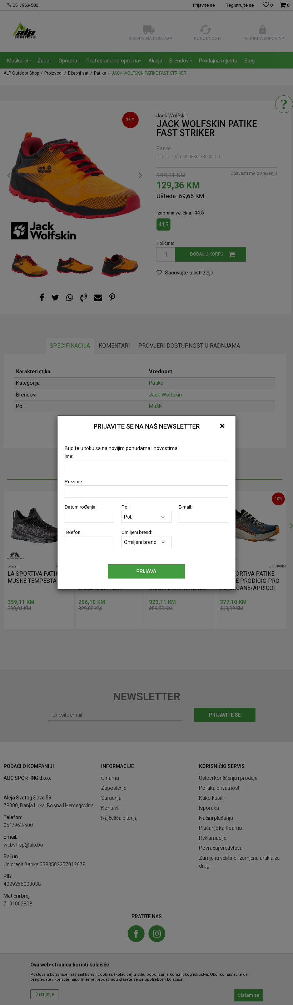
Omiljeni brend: (136, 532)
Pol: (125, 507)
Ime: (69, 456)
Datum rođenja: (80, 507)
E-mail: (185, 507)
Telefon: (73, 532)
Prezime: (74, 481)
